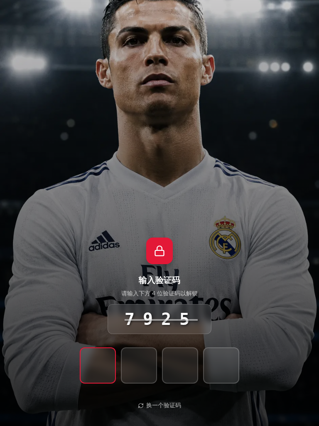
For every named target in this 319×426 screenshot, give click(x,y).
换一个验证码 (163, 405)
